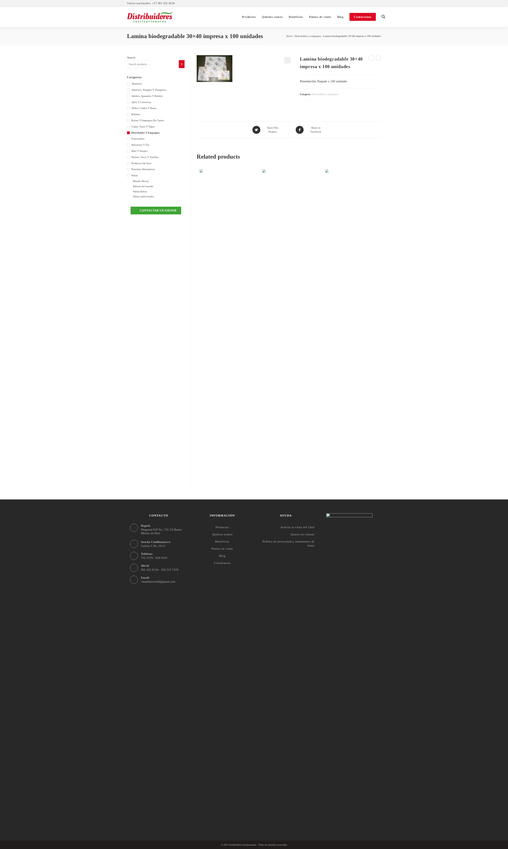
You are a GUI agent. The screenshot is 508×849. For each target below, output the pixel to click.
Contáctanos (222, 563)
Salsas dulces (140, 191)
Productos (222, 527)
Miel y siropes (139, 150)
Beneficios (222, 541)
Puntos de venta (222, 548)
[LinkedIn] (357, 821)
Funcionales (137, 138)
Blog (222, 555)
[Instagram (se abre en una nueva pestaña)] (373, 3)
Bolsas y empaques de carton (147, 120)
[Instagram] (349, 821)
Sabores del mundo (143, 186)
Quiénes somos (222, 534)
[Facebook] (341, 821)
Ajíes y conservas (141, 102)
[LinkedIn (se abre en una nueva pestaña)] (378, 3)
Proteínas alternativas (143, 169)
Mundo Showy (141, 181)
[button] (156, 210)
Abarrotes (136, 83)
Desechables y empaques (308, 36)
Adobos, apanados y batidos (147, 95)
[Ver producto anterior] (371, 58)
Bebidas (135, 114)
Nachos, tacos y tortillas (145, 157)
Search (131, 57)
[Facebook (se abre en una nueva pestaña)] (368, 3)
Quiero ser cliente (303, 534)
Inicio (289, 36)
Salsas (134, 175)
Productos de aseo (141, 163)
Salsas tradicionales (143, 196)
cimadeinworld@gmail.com (158, 581)
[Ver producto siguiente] (378, 58)
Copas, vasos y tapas (143, 126)
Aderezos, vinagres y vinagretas (148, 89)
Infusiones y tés (140, 144)
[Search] (182, 64)
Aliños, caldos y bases (143, 108)
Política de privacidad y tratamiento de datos (288, 543)
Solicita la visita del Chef (298, 527)
